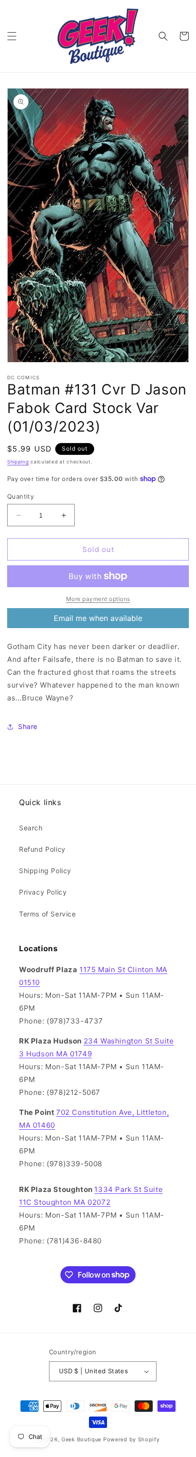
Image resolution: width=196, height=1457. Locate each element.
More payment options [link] (98, 598)
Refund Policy (42, 849)
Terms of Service (47, 914)
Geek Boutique (81, 1439)
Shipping (18, 461)
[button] (11, 36)
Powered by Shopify (131, 1439)
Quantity (20, 496)
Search (31, 828)
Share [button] (28, 726)
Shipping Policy (45, 870)
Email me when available (98, 618)
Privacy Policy (43, 892)
